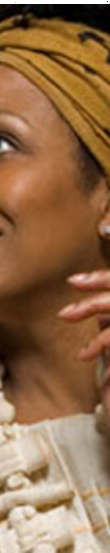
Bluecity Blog (6, 2)
